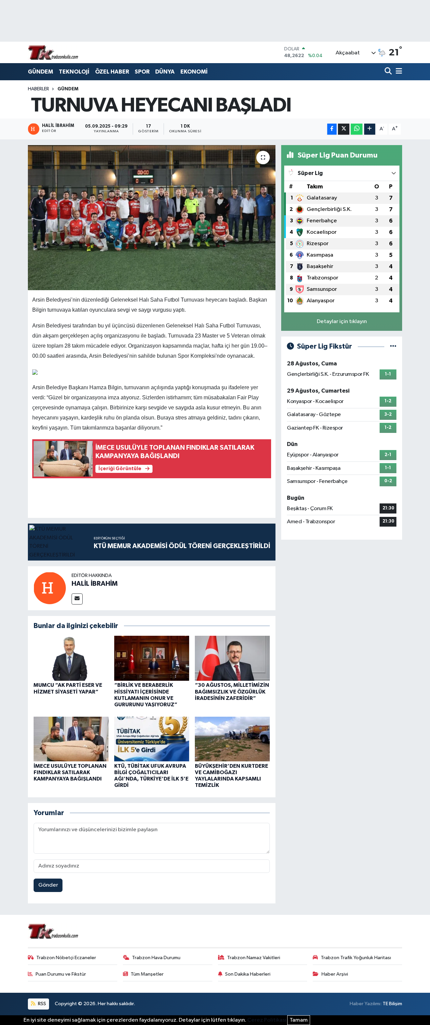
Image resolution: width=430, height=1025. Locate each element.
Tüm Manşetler (147, 974)
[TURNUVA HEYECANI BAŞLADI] (151, 217)
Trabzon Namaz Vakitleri (253, 957)
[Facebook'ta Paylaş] (332, 129)
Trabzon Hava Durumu (156, 957)
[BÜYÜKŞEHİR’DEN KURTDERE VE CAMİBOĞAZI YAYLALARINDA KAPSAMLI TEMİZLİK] (232, 739)
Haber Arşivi (334, 974)
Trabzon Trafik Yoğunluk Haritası (356, 957)
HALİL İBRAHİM (95, 583)
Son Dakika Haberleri (247, 974)
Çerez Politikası (266, 1020)
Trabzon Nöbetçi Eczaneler (66, 957)
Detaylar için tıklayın (342, 321)
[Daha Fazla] (369, 129)
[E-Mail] (77, 599)
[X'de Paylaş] (343, 129)
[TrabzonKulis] (53, 52)
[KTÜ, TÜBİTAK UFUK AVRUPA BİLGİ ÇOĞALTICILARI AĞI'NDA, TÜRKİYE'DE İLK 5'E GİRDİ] (151, 739)
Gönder (48, 885)
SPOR (142, 72)
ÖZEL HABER (112, 72)
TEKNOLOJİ (74, 72)
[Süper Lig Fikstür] (393, 346)
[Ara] (389, 71)
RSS (41, 1003)
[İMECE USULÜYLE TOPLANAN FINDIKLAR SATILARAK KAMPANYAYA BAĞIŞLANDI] (71, 739)
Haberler (38, 89)
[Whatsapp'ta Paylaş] (356, 129)
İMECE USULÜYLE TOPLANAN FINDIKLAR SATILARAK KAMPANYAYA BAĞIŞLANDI (70, 772)
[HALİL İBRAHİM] (50, 588)
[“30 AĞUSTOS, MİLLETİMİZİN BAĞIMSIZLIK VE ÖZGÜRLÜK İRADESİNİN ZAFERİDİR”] (232, 658)
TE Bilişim (392, 1003)
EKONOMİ (194, 72)
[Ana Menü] (397, 71)
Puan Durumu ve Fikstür (61, 974)
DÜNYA (165, 72)
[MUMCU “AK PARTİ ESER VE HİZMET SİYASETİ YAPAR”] (71, 658)
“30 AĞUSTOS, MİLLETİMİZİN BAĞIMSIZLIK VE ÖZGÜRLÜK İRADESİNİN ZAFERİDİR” (232, 691)
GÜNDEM (40, 72)
